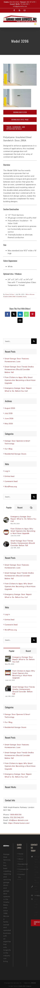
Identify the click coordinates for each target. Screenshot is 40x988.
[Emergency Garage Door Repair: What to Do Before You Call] (6, 518)
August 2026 (10, 408)
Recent (20, 507)
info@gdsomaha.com (20, 6)
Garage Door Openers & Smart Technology (17, 442)
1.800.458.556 (16, 814)
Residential (20, 864)
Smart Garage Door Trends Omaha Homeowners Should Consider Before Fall (19, 369)
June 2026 (9, 418)
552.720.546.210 (17, 817)
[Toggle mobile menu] (35, 24)
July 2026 (9, 413)
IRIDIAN (33, 983)
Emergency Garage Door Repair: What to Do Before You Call (23, 518)
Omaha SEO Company (24, 986)
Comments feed (11, 481)
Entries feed (9, 476)
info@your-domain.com (18, 820)
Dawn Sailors (9, 294)
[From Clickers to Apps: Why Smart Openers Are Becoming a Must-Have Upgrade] (6, 530)
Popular (9, 507)
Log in (7, 471)
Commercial (20, 869)
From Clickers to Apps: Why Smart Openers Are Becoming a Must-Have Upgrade (20, 380)
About (20, 859)
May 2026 (9, 423)
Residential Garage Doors (15, 454)
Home (20, 854)
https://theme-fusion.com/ (19, 823)
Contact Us (20, 875)
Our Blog (8, 449)
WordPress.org (11, 486)
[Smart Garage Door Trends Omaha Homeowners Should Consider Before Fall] (6, 542)
